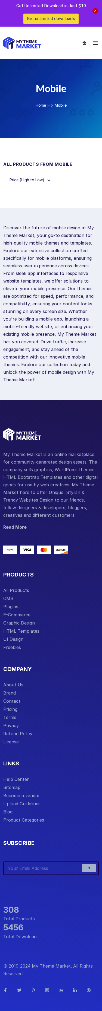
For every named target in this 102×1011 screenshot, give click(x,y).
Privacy (11, 725)
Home (41, 105)
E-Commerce (16, 614)
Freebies (12, 647)
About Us (13, 684)
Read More (15, 527)
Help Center (16, 779)
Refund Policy (17, 733)
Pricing (10, 709)
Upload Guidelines (22, 803)
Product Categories (23, 820)
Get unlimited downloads (51, 18)
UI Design (13, 639)
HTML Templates (21, 631)
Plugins (10, 606)
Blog (8, 811)
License (11, 741)
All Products (16, 590)
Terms (9, 717)
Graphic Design (19, 623)
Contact (11, 701)
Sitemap (11, 787)
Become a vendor (21, 795)
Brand (9, 693)
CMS (8, 598)
